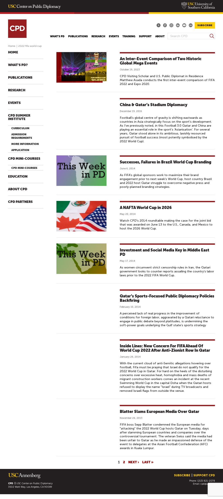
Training (128, 36)
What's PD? (18, 65)
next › (133, 462)
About (160, 36)
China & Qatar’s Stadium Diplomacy (153, 104)
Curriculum (20, 128)
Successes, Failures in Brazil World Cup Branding (165, 162)
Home (11, 46)
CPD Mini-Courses (24, 159)
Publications (78, 36)
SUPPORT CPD (204, 475)
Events (114, 36)
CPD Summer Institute (19, 117)
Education (17, 176)
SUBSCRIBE (204, 25)
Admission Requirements (21, 136)
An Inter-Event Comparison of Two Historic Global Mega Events (160, 60)
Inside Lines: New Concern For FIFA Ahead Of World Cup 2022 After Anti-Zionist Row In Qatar (165, 348)
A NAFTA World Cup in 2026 (146, 207)
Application (20, 150)
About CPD (17, 189)
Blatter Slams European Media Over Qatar (159, 411)
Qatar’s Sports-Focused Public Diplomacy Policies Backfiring (167, 298)
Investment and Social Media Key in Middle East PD (164, 252)
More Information (25, 144)
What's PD (57, 36)
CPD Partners (20, 202)
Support (145, 36)
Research (98, 36)
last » (148, 462)
